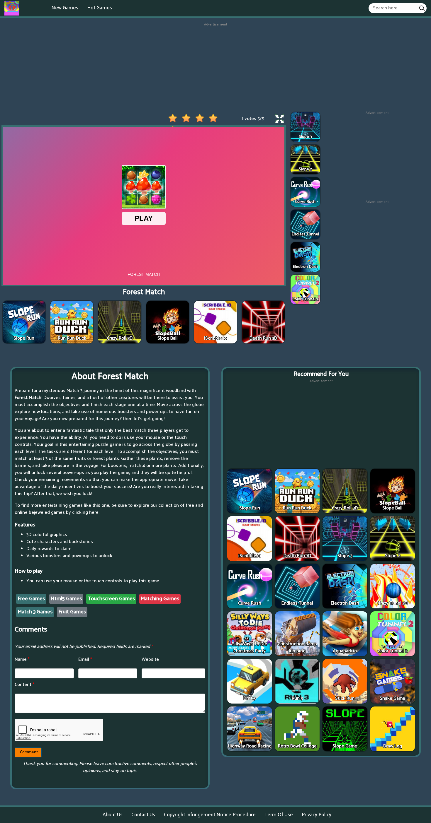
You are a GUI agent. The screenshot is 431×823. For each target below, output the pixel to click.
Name (22, 659)
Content (24, 685)
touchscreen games (111, 598)
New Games (64, 8)
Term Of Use (278, 815)
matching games (160, 598)
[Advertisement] (215, 68)
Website (150, 659)
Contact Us (143, 815)
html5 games (66, 598)
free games (31, 598)
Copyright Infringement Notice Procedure (210, 815)
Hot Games (99, 8)
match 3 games (35, 612)
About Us (113, 815)
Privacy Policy (316, 815)
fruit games (72, 612)
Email (85, 659)
